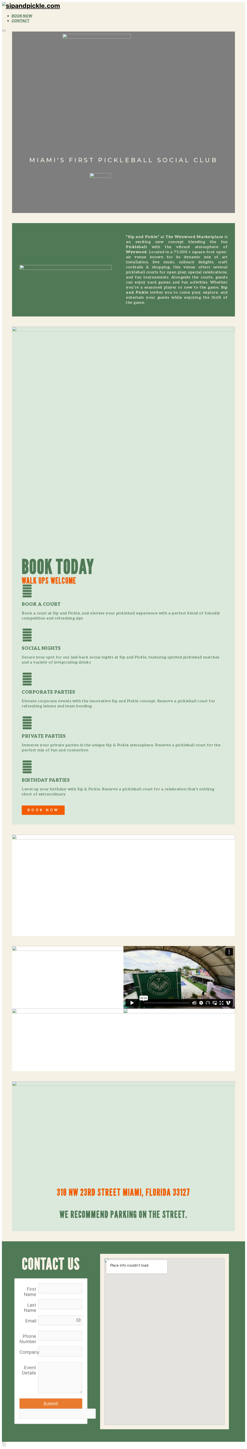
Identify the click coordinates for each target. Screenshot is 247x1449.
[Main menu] (4, 30)
